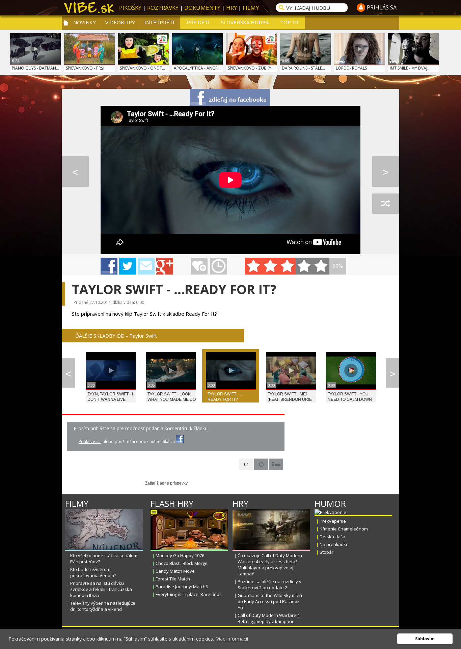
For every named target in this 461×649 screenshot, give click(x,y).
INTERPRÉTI (159, 22)
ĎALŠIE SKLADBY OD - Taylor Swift (116, 335)
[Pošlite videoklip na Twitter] (127, 266)
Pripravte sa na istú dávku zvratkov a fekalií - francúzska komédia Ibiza (101, 589)
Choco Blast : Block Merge (182, 563)
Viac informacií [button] (232, 638)
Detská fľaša (332, 537)
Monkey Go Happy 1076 (180, 555)
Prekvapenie (333, 521)
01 (246, 464)
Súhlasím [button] (425, 639)
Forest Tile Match (173, 579)
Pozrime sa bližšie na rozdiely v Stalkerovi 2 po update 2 (269, 584)
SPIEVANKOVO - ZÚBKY (249, 68)
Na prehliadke (334, 544)
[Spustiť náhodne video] (385, 203)
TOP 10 (289, 22)
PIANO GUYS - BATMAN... (35, 68)
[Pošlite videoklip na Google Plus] (164, 266)
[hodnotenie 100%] (321, 266)
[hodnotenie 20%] (253, 266)
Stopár (326, 552)
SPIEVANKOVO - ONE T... (142, 68)
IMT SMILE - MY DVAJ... (410, 68)
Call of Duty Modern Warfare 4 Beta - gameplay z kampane (269, 618)
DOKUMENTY (202, 7)
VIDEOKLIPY (120, 22)
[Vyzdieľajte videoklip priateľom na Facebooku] (230, 97)
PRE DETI (198, 22)
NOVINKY (84, 22)
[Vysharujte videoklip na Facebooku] (109, 266)
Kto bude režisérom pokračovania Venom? (93, 572)
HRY (231, 7)
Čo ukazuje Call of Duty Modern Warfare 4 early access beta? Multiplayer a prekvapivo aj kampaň (270, 564)
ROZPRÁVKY (163, 7)
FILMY (251, 7)
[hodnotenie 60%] (287, 266)
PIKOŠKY (130, 7)
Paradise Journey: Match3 (182, 586)
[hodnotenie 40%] (270, 266)
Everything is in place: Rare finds (189, 594)
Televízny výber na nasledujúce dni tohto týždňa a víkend (102, 606)
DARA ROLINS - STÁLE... (303, 68)
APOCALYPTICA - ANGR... (197, 68)
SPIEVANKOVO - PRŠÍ (85, 68)
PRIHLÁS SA (382, 7)
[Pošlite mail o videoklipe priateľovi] (146, 266)
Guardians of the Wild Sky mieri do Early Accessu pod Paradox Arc (270, 601)
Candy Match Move (175, 571)
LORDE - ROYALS (351, 68)
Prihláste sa (90, 441)
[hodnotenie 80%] (304, 266)
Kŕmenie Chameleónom (344, 529)
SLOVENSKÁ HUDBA (245, 22)
